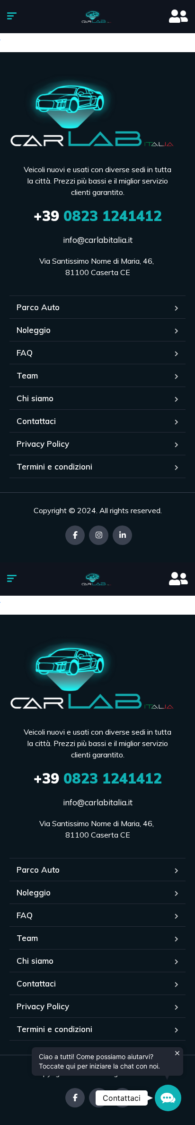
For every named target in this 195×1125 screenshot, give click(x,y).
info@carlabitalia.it (98, 240)
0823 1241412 (98, 216)
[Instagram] (98, 535)
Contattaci (36, 421)
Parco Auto (38, 307)
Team (27, 375)
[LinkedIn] (122, 535)
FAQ (25, 353)
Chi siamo (35, 398)
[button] (168, 1098)
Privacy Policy (43, 444)
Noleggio (34, 330)
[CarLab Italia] (97, 16)
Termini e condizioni (54, 466)
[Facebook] (75, 535)
